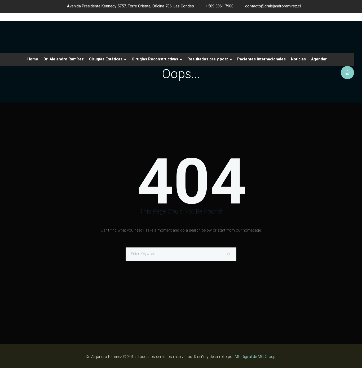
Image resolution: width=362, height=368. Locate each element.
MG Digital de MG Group (255, 356)
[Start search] (229, 254)
